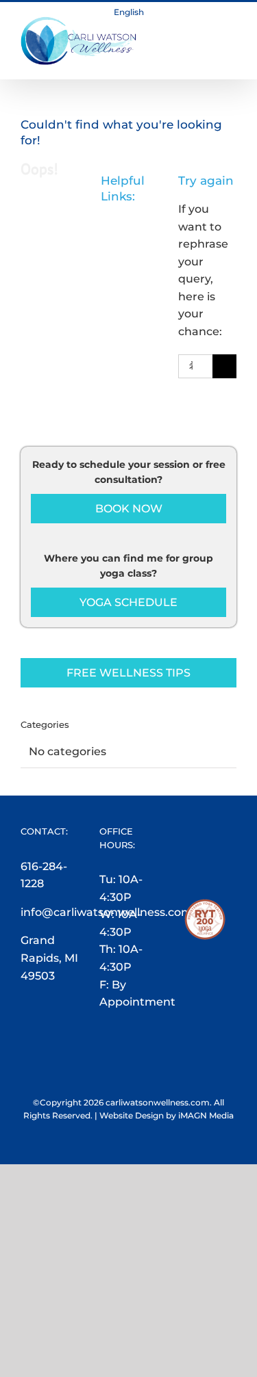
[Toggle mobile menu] (230, 23)
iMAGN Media (206, 1115)
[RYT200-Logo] (204, 907)
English (129, 12)
